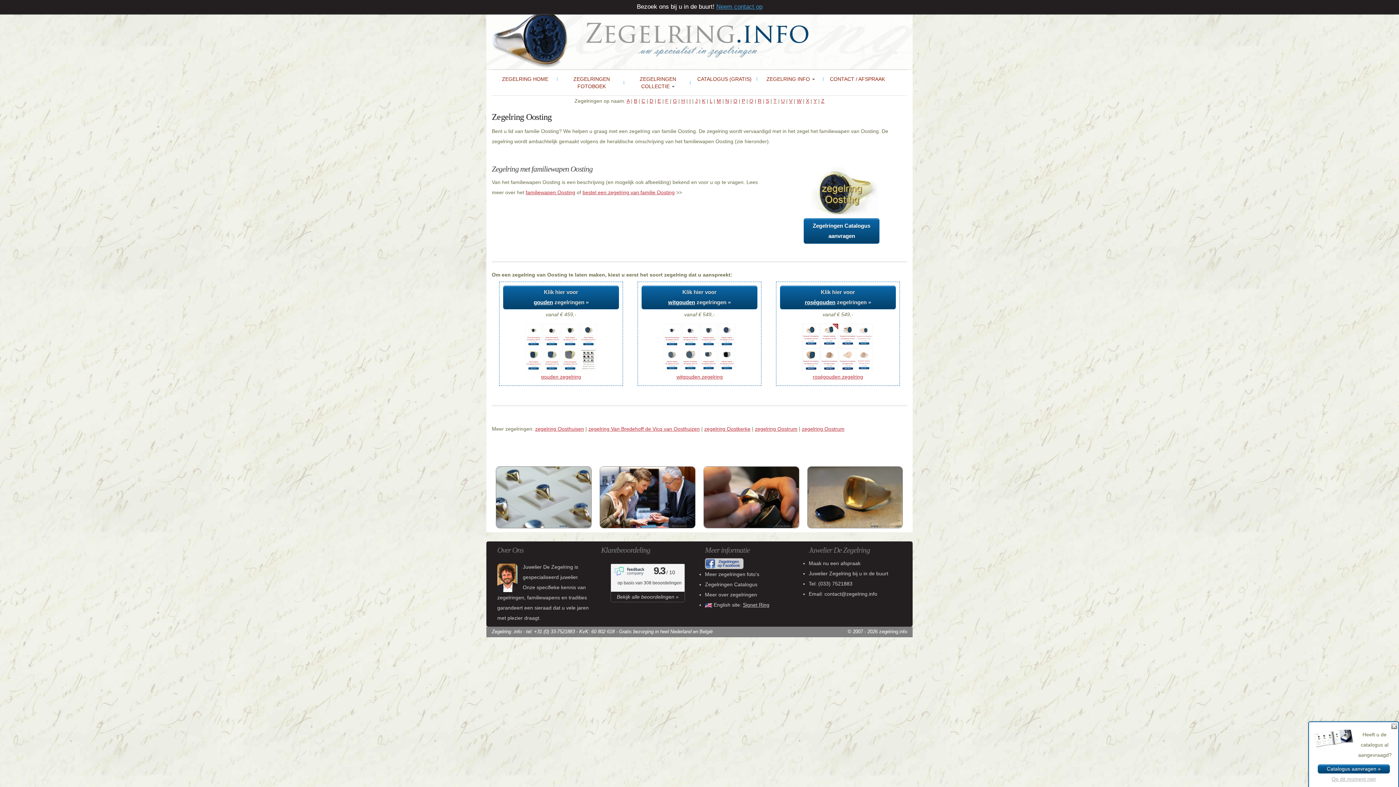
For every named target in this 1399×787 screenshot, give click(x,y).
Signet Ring (756, 605)
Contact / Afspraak (857, 79)
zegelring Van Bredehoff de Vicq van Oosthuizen (644, 429)
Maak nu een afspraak (835, 563)
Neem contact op (739, 6)
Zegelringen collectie (658, 82)
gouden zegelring (561, 377)
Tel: (831, 584)
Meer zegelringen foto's (732, 574)
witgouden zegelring (700, 377)
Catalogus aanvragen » (1354, 769)
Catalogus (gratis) (724, 79)
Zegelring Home (525, 79)
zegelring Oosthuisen (559, 429)
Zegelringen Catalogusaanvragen (841, 231)
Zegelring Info (789, 79)
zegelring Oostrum (776, 429)
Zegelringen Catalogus (731, 584)
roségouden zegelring (838, 377)
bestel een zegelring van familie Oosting (629, 192)
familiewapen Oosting (550, 192)
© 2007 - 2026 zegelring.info (877, 631)
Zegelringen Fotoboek (591, 82)
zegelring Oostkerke (727, 429)
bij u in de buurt (848, 573)
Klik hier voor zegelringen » (561, 297)
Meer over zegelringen (731, 595)
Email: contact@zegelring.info (843, 594)
